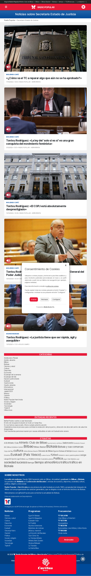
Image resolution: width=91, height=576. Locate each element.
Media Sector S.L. (49, 307)
